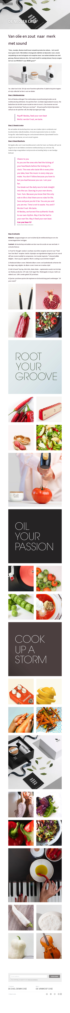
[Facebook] (47, 994)
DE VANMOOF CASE (44, 988)
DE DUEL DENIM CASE (17, 988)
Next (37, 986)
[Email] (59, 994)
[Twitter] (51, 994)
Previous (11, 986)
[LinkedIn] (55, 994)
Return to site (8, 4)
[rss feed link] (61, 994)
